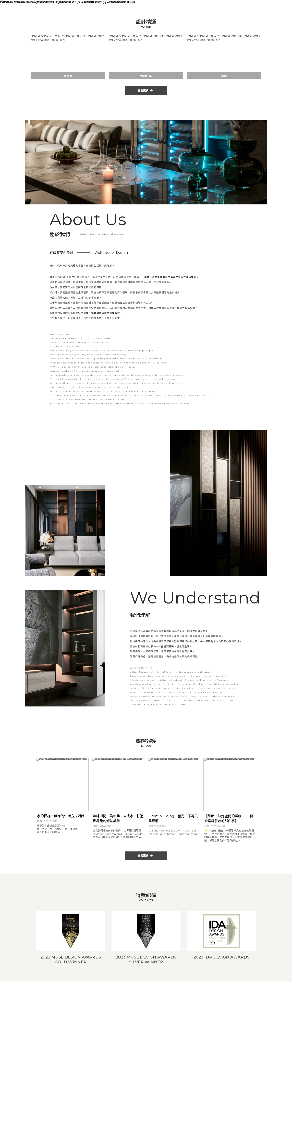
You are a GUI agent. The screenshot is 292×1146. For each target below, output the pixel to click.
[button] (121, 76)
